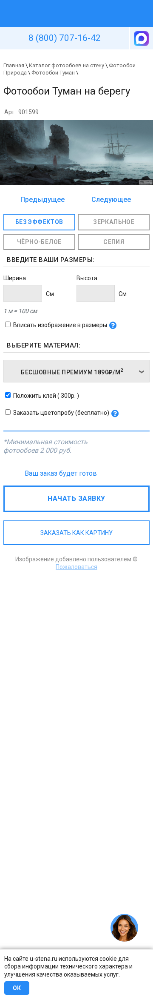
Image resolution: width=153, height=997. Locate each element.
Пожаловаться (76, 566)
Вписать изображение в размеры (60, 325)
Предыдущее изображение (42, 200)
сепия (113, 241)
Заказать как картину (76, 532)
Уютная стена (56, 3)
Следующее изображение (109, 200)
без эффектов (39, 221)
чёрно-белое (39, 241)
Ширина (14, 278)
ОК (17, 988)
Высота (86, 278)
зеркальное (113, 221)
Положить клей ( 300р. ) (46, 395)
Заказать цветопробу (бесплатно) (61, 412)
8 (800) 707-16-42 (64, 38)
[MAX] (140, 38)
